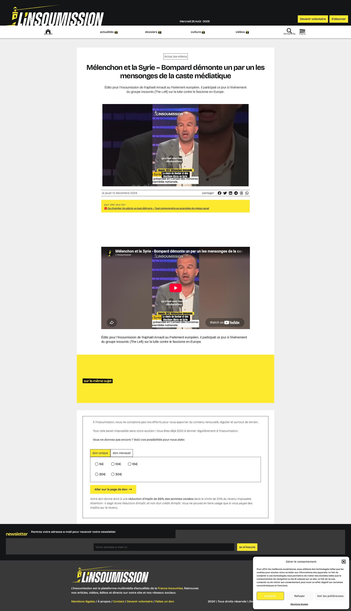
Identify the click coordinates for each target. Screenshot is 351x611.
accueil (48, 33)
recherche (289, 33)
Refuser (299, 596)
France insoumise (170, 588)
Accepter (270, 596)
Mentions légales (299, 604)
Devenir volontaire (140, 601)
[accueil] (48, 31)
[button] (344, 561)
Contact (118, 601)
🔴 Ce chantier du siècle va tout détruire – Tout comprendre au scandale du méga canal (156, 208)
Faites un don (164, 601)
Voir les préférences (330, 596)
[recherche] (289, 31)
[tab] (100, 453)
